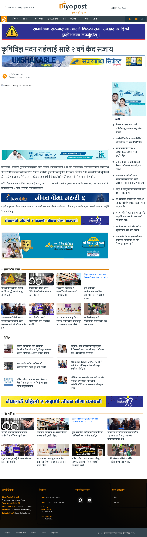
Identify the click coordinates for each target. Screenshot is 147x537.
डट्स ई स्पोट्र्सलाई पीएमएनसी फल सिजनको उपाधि (39, 321)
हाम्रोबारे (7, 533)
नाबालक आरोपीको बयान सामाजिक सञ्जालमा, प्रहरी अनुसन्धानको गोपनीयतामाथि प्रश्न (13, 323)
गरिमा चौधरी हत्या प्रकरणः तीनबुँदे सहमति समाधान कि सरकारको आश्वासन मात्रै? (130, 216)
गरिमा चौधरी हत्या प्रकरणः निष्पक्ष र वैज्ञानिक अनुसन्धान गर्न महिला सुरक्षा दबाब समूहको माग (32, 382)
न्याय (64, 19)
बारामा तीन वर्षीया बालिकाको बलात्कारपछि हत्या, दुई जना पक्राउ (31, 365)
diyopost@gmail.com (53, 497)
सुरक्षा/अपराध (52, 19)
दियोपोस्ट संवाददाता (16, 74)
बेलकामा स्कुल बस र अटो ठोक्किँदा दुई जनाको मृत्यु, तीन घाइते (12, 291)
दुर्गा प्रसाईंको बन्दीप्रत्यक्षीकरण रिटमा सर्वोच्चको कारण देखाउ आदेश (94, 293)
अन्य (95, 19)
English (116, 502)
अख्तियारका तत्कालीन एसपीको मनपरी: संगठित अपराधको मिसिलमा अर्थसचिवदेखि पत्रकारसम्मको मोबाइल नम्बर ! (87, 383)
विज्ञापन (33, 533)
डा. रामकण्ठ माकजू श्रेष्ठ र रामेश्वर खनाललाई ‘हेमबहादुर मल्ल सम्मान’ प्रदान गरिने (69, 321)
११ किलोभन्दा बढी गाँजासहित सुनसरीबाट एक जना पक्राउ (95, 321)
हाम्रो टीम (54, 533)
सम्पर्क (44, 533)
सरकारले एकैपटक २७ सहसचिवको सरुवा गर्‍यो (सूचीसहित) (67, 291)
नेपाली (115, 497)
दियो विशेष (38, 19)
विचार (86, 19)
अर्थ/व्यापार (74, 19)
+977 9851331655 (47, 519)
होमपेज (15, 19)
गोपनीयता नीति (21, 533)
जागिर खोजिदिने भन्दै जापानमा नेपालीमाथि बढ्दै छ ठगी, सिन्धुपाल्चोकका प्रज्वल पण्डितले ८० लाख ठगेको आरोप (34, 349)
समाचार (25, 19)
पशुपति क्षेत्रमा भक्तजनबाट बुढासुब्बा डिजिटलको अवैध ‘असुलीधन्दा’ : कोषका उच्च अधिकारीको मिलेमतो (87, 349)
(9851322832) (26, 510)
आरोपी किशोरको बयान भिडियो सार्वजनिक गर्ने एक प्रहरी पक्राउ (40, 291)
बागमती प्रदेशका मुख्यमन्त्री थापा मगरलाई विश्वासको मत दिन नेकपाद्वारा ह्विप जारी (129, 240)
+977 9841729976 (47, 512)
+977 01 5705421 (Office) (55, 502)
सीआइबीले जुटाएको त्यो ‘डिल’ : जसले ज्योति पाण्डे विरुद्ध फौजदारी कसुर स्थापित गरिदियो (86, 365)
